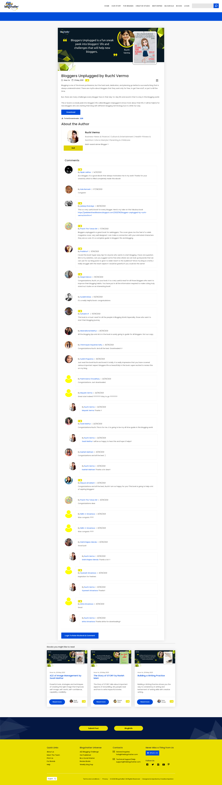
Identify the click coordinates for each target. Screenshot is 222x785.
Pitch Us (50, 758)
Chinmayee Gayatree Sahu (91, 345)
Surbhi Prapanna (87, 359)
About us (50, 752)
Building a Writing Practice (151, 675)
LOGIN (186, 6)
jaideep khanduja (87, 206)
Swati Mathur (85, 424)
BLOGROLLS (169, 6)
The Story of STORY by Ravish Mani (109, 677)
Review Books (85, 761)
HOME (106, 6)
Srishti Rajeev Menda (88, 542)
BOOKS (179, 6)
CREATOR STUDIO (143, 6)
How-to (66, 80)
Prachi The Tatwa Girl (89, 229)
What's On (153, 753)
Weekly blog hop (86, 764)
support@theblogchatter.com (128, 762)
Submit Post (93, 728)
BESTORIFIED (157, 6)
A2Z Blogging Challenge (89, 752)
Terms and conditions (91, 779)
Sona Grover (163, 701)
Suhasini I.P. (85, 314)
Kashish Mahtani (87, 452)
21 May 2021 (78, 80)
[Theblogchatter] (11, 6)
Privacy (105, 779)
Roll (73, 148)
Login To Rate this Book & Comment (80, 635)
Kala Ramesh (85, 189)
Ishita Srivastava (87, 604)
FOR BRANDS (128, 6)
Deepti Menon (86, 277)
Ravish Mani (119, 701)
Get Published (85, 755)
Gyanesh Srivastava (88, 573)
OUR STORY (116, 6)
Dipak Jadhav (85, 172)
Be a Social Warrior (87, 758)
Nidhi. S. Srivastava (87, 514)
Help (48, 764)
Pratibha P (84, 251)
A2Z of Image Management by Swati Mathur (65, 677)
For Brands (51, 761)
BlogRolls (129, 728)
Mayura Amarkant (87, 483)
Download (70, 112)
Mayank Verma (86, 393)
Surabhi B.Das (85, 297)
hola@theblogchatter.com (127, 754)
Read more (57, 702)
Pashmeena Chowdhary (90, 379)
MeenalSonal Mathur (88, 331)
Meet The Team (53, 755)
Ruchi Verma (92, 132)
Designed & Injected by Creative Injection (157, 779)
